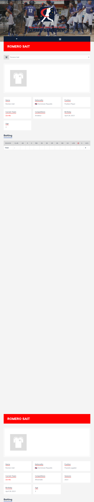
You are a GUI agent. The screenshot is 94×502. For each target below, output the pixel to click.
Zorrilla (8, 115)
